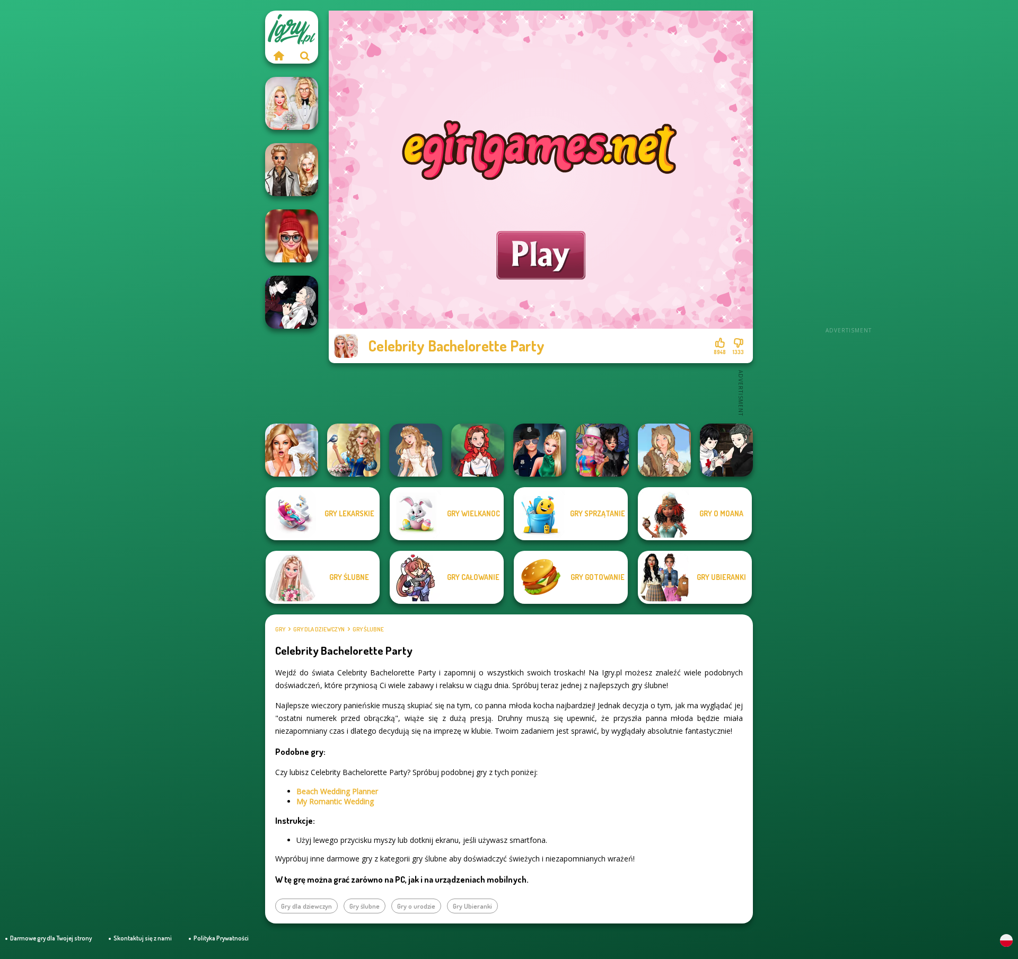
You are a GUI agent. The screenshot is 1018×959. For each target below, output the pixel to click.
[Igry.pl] (278, 56)
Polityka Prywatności (221, 938)
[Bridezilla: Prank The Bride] (291, 450)
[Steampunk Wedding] (291, 169)
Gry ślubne (368, 629)
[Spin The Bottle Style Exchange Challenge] (602, 450)
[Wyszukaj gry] (305, 56)
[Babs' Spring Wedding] (291, 103)
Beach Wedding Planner (337, 791)
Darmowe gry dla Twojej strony (51, 938)
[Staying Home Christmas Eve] (291, 235)
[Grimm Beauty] (664, 450)
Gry (280, 629)
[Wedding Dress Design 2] (415, 450)
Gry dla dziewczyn (319, 629)
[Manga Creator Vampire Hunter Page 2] (291, 302)
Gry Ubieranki (472, 906)
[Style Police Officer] (539, 450)
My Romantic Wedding (335, 801)
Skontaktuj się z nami (142, 938)
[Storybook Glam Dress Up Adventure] (353, 450)
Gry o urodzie (416, 906)
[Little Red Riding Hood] (477, 450)
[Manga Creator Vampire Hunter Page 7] (726, 450)
